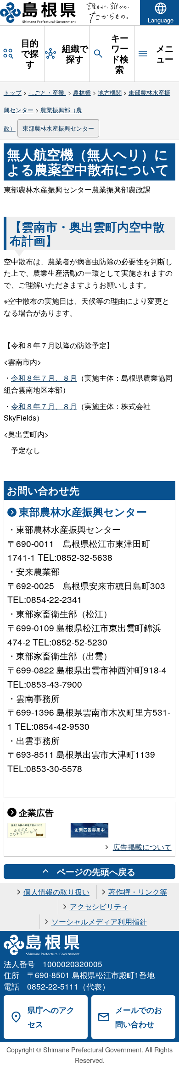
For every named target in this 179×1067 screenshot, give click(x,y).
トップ (13, 92)
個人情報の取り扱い (56, 891)
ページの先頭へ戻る (96, 871)
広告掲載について (142, 847)
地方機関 (110, 92)
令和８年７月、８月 (44, 377)
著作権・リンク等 (137, 891)
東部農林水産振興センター (58, 128)
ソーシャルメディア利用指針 (99, 921)
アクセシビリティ (99, 906)
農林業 (82, 92)
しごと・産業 (47, 92)
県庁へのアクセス (51, 1016)
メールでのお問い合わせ (138, 1016)
